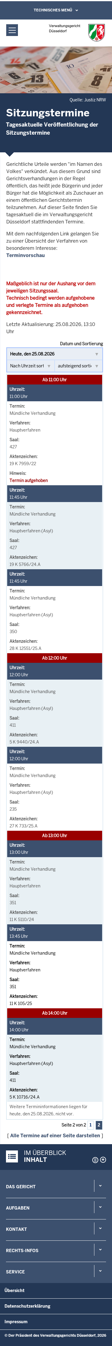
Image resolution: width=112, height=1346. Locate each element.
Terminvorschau (25, 255)
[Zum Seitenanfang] (103, 1160)
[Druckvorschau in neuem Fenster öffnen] (94, 1160)
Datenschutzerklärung (27, 1306)
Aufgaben (18, 1208)
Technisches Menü (53, 10)
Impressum (15, 1321)
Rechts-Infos (22, 1250)
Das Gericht (21, 1186)
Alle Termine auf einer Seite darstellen (55, 1135)
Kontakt (16, 1229)
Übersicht (14, 1290)
